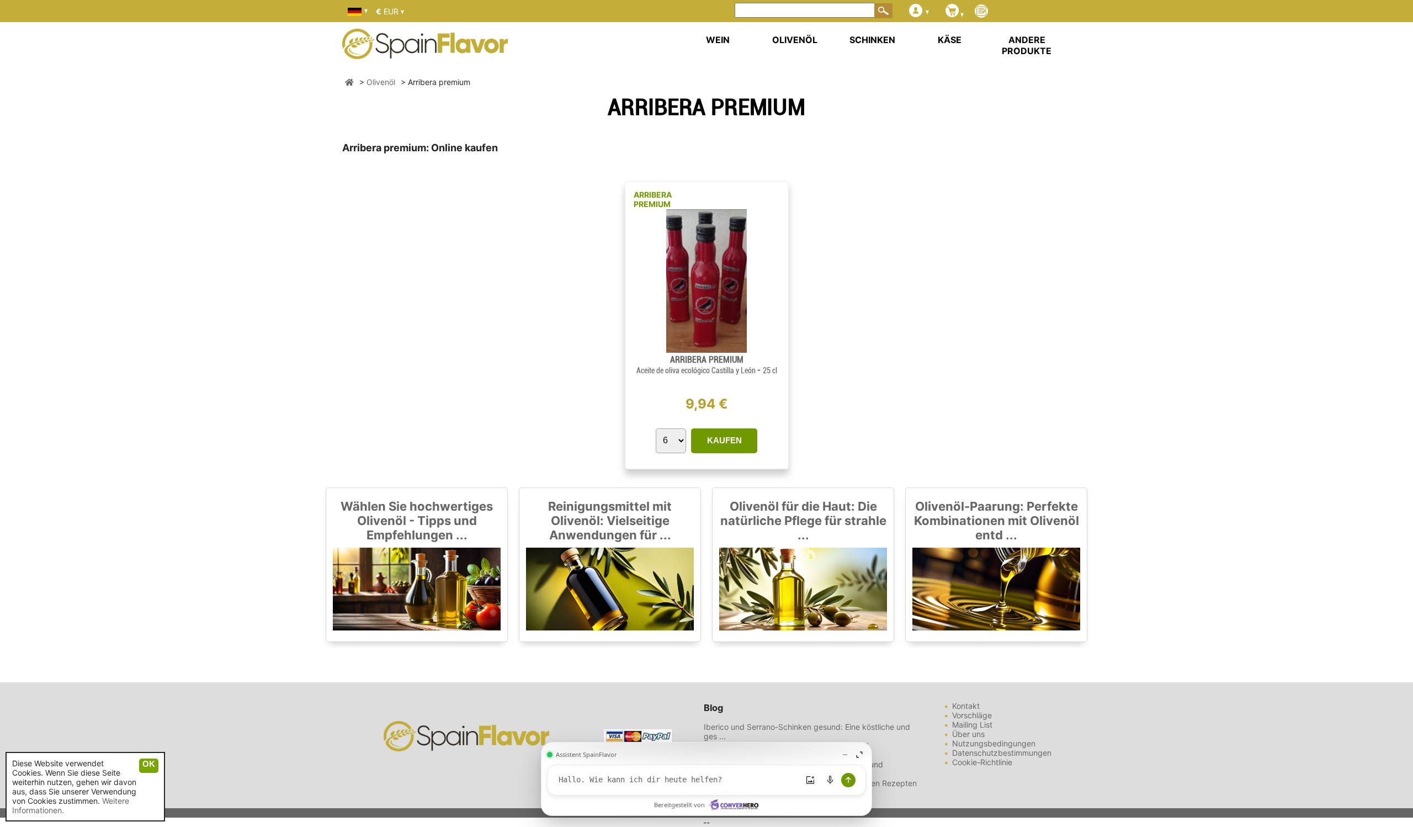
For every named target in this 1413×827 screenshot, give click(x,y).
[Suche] (884, 10)
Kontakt (966, 706)
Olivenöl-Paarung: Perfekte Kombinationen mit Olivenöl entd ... (996, 520)
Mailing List (972, 724)
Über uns (968, 734)
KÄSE (950, 39)
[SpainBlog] (981, 11)
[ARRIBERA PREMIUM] (706, 349)
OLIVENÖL (794, 39)
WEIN (718, 39)
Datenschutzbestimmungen (1001, 752)
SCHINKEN (872, 39)
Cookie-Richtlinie (982, 762)
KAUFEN (724, 440)
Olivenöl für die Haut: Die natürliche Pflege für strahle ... (803, 520)
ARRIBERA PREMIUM (653, 199)
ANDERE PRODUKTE (1026, 45)
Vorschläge (972, 715)
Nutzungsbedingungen (993, 743)
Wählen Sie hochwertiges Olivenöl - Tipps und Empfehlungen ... (417, 520)
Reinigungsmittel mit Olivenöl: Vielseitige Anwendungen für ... (610, 520)
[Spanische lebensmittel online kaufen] (425, 51)
